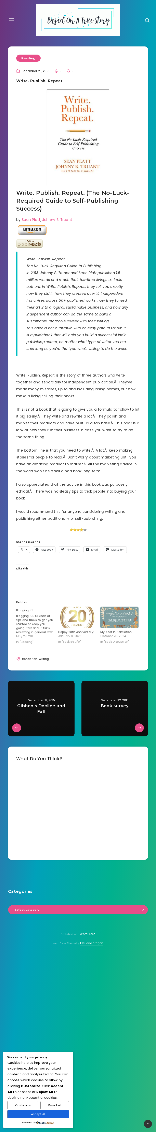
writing (44, 659)
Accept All (38, 1114)
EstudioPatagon (91, 943)
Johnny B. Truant (57, 219)
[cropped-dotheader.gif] (78, 20)
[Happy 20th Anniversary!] (77, 617)
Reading (28, 58)
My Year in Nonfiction (116, 632)
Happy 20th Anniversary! (76, 632)
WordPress (87, 934)
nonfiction (29, 659)
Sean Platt (31, 219)
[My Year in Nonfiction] (119, 617)
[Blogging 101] (37, 625)
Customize (23, 1105)
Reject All (54, 1105)
